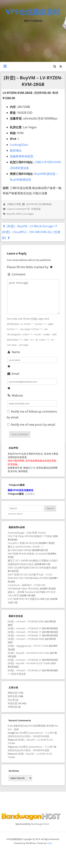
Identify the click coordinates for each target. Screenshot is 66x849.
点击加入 (30, 493)
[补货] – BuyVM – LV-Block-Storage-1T (31, 226)
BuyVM (11, 213)
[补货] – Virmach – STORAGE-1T (24, 632)
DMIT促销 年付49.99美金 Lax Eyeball (27, 553)
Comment (18, 274)
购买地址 (16, 150)
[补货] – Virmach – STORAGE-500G (26, 621)
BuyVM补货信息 (45, 174)
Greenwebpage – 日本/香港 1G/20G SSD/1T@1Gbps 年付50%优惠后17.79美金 (30, 534)
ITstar (49, 843)
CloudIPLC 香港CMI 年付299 (23, 543)
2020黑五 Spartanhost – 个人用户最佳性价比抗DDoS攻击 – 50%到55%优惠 (32, 734)
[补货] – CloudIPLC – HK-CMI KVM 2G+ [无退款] (31, 235)
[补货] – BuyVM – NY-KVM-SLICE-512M (28, 653)
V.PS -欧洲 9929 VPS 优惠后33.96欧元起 (29, 599)
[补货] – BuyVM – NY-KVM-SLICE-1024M (29, 663)
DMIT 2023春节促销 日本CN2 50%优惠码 (29, 567)
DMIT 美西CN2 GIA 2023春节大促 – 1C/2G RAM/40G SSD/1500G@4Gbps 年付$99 (30, 576)
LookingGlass (19, 145)
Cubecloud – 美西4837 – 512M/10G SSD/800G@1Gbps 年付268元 (26, 586)
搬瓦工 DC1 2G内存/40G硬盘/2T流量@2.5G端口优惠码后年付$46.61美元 (33, 562)
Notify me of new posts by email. (33, 425)
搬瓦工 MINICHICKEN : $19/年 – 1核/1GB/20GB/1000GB (25, 548)
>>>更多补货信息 (17, 673)
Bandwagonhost (40, 824)
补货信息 (36, 208)
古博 (32, 467)
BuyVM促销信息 (20, 180)
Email (15, 374)
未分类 (11, 699)
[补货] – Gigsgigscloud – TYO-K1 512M (28, 645)
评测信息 (12, 706)
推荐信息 (12, 696)
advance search (15, 513)
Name (15, 352)
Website (17, 395)
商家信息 (12, 692)
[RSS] (60, 66)
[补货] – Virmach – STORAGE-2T (24, 628)
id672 (19, 213)
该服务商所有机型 (21, 156)
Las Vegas (28, 213)
